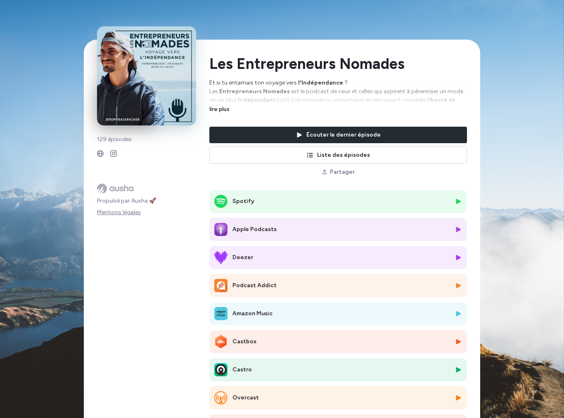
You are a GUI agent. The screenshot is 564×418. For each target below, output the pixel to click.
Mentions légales (119, 212)
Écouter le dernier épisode (343, 134)
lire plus (219, 109)
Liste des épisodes (343, 154)
